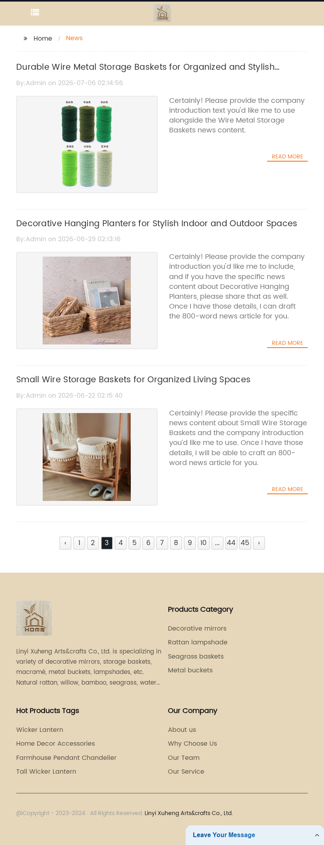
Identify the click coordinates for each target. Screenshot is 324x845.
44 (231, 543)
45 (245, 543)
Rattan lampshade (198, 642)
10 (203, 543)
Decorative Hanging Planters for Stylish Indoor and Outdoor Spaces (157, 224)
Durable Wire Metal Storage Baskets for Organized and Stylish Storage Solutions (145, 74)
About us (182, 730)
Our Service (186, 772)
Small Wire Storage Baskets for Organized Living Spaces (133, 380)
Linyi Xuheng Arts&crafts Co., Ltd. (189, 813)
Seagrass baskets (196, 656)
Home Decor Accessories (55, 743)
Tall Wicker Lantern (46, 771)
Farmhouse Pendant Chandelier (66, 758)
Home (43, 39)
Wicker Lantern (39, 730)
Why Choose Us (192, 744)
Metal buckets (190, 670)
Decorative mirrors (197, 628)
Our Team (184, 758)
